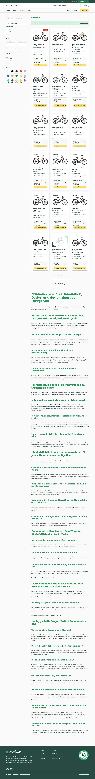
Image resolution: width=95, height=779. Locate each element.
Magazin (75, 10)
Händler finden (84, 10)
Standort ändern (84, 23)
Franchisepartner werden (56, 756)
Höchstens (20, 41)
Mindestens (8, 41)
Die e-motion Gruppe (55, 758)
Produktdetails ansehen (40, 64)
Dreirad (14, 10)
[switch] (8, 18)
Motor (8, 53)
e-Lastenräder (37, 668)
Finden (85, 5)
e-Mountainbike (54, 474)
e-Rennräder (60, 666)
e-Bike (8, 10)
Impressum (8, 774)
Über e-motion (54, 753)
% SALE (28, 10)
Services (69, 10)
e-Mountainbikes (66, 664)
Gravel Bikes (72, 491)
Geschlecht (9, 26)
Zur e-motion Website (84, 774)
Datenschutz (15, 774)
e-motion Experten (35, 573)
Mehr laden (60, 283)
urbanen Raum (52, 507)
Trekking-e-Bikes (35, 666)
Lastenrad (22, 10)
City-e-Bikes (48, 666)
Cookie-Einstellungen (25, 774)
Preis (7, 39)
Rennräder (65, 491)
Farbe (8, 68)
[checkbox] (7, 29)
